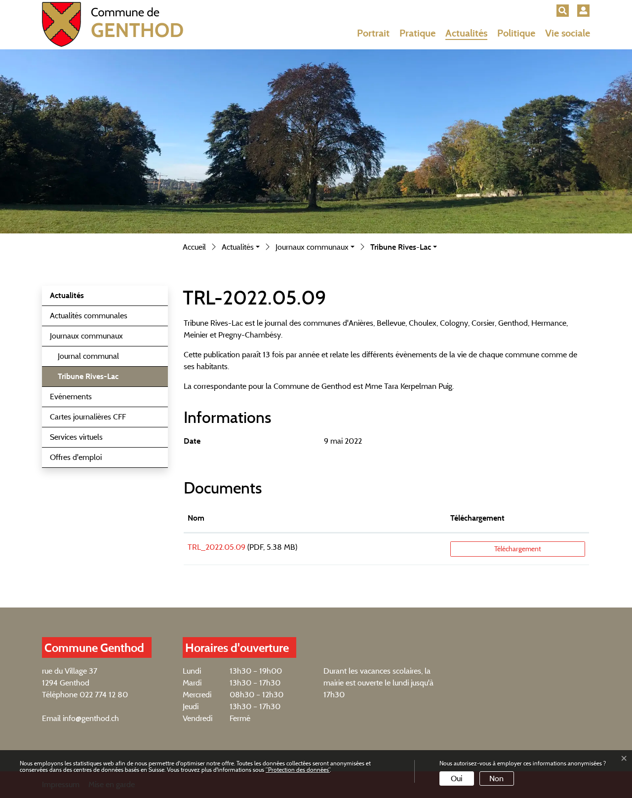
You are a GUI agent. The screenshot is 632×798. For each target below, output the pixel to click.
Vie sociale (567, 33)
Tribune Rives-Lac (88, 379)
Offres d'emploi (76, 457)
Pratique (417, 33)
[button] (562, 10)
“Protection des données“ (298, 769)
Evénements (71, 396)
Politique (516, 33)
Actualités (466, 33)
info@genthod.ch (91, 718)
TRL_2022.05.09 (216, 547)
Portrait (373, 33)
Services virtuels (76, 437)
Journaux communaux (86, 336)
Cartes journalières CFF (88, 416)
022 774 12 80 (103, 694)
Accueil (194, 247)
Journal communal (88, 356)
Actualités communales (88, 315)
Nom (196, 518)
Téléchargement (477, 518)
